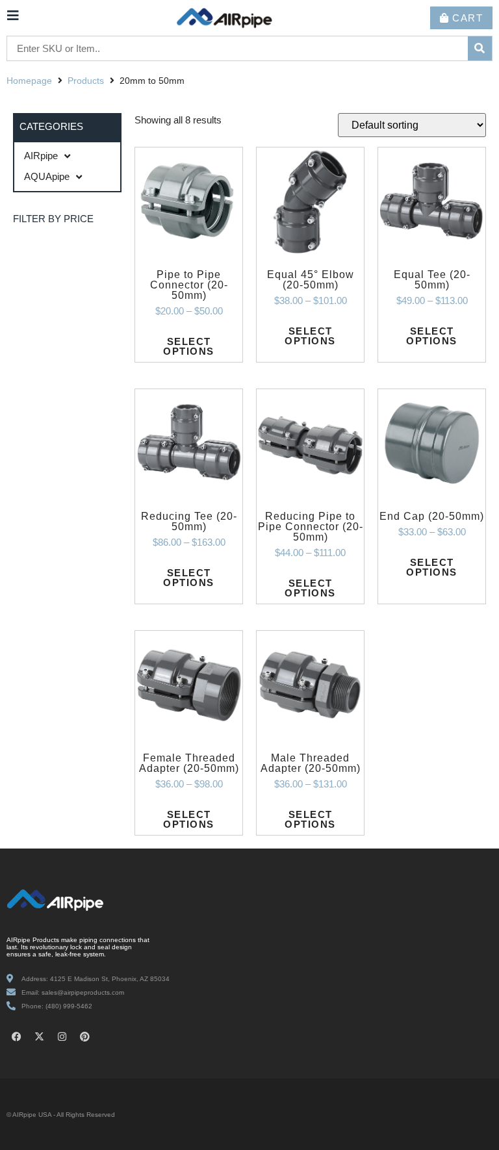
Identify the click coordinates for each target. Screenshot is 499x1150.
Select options (188, 346)
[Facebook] (16, 1036)
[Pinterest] (84, 1036)
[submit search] (480, 48)
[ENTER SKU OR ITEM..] (237, 49)
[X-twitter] (39, 1036)
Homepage (29, 80)
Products (86, 80)
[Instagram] (61, 1036)
